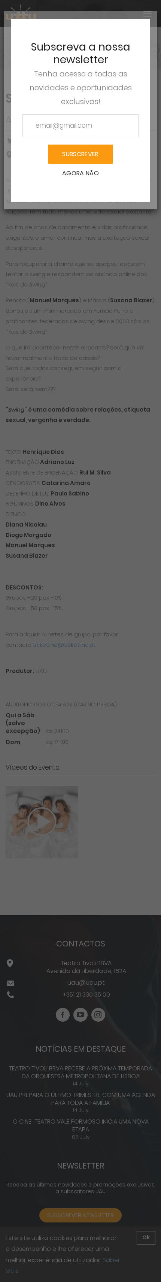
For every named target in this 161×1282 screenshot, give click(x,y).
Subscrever (80, 154)
